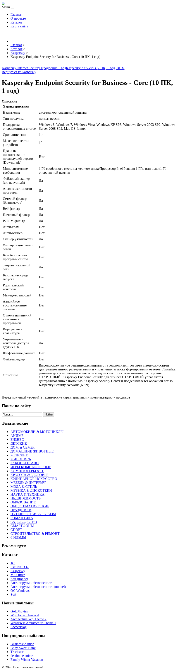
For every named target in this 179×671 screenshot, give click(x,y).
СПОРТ (16, 529)
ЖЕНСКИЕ (19, 455)
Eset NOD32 (19, 567)
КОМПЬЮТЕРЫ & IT (27, 471)
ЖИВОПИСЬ (20, 459)
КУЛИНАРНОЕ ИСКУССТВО (33, 479)
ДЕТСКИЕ (18, 443)
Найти (49, 414)
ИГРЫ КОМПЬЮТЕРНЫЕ (30, 467)
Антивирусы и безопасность (31, 583)
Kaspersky (17, 571)
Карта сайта (19, 26)
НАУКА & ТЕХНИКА (27, 494)
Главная (16, 14)
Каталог (16, 22)
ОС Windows (19, 590)
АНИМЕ (17, 435)
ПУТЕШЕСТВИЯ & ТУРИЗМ (33, 514)
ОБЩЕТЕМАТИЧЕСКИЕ (29, 506)
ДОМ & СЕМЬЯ (22, 447)
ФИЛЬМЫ (18, 537)
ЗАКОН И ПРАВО (24, 463)
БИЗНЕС (17, 439)
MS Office (17, 575)
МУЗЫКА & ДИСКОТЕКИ (31, 490)
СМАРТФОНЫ (22, 526)
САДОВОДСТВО (23, 522)
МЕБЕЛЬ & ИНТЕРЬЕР (28, 482)
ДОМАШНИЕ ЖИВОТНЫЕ (32, 451)
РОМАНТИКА (21, 518)
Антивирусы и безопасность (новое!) (38, 587)
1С (12, 563)
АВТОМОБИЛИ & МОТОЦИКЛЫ (37, 432)
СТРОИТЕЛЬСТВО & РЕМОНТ (35, 533)
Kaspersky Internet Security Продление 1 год (34, 68)
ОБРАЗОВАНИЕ (23, 502)
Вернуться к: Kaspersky (19, 72)
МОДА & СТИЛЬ (23, 486)
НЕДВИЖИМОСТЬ (25, 498)
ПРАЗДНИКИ (20, 510)
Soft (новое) (19, 579)
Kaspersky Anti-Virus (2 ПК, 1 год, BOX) (95, 68)
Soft (13, 594)
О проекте (18, 18)
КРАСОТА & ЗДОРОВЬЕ (29, 475)
